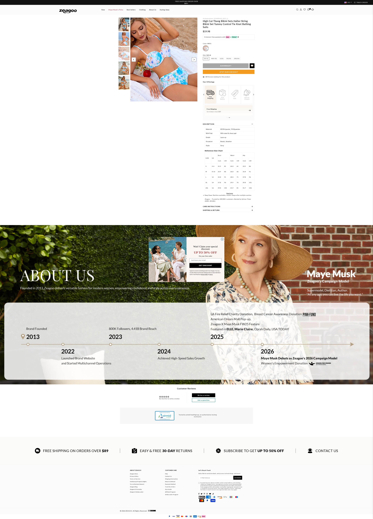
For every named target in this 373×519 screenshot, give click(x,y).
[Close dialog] (222, 239)
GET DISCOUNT (205, 265)
